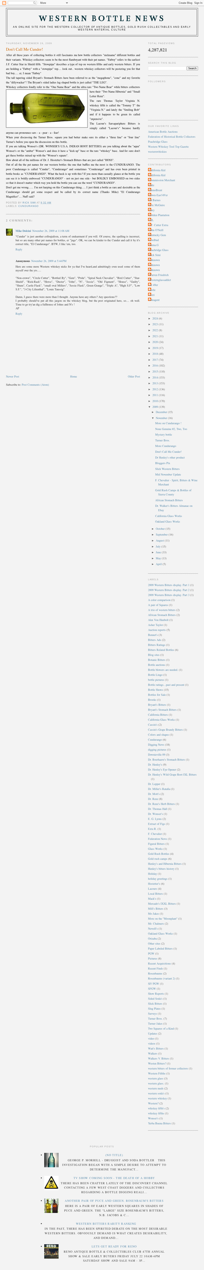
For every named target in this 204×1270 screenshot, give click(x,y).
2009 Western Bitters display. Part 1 (168, 585)
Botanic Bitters (156, 660)
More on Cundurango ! (168, 423)
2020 (155, 342)
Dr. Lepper (154, 784)
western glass (155, 1078)
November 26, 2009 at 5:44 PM (49, 261)
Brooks (152, 700)
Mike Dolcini (23, 231)
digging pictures (157, 749)
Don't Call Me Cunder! (168, 452)
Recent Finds (155, 968)
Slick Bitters (155, 1003)
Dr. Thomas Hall (157, 809)
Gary (152, 210)
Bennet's (153, 635)
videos (151, 1043)
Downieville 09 (156, 754)
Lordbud (154, 240)
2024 (155, 318)
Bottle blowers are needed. (163, 670)
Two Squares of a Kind (161, 1028)
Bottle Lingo (155, 675)
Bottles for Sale (157, 695)
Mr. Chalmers (156, 923)
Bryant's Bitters (157, 705)
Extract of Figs (156, 824)
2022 (155, 330)
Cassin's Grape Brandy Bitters (165, 729)
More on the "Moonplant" (163, 918)
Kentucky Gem (157, 235)
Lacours (152, 888)
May (159, 558)
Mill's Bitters (155, 908)
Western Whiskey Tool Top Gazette (168, 146)
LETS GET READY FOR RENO (114, 1246)
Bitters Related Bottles (161, 650)
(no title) (114, 1155)
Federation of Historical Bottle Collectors (171, 136)
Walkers (152, 1053)
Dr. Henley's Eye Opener (162, 769)
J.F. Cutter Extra (158, 225)
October (161, 529)
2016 (155, 365)
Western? (153, 1103)
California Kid (157, 170)
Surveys (152, 1013)
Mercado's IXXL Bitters (162, 903)
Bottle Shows (155, 690)
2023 (155, 324)
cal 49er (153, 285)
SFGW (152, 988)
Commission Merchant (162, 180)
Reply (19, 249)
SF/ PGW (153, 983)
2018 (155, 354)
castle (152, 290)
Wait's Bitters (156, 1048)
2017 (155, 360)
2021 (155, 336)
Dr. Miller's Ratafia (159, 789)
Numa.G (154, 245)
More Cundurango (165, 446)
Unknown (154, 260)
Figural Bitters (156, 844)
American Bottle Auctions (163, 131)
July (158, 546)
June (159, 552)
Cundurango (28, 206)
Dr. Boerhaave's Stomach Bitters (166, 759)
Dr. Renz (153, 799)
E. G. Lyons (155, 819)
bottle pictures (156, 680)
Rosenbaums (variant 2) (161, 978)
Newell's (153, 928)
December (162, 412)
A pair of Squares (158, 605)
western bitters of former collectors (168, 1068)
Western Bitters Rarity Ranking (106, 1224)
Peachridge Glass (158, 141)
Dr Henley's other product (170, 457)
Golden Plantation (159, 215)
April (159, 564)
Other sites (154, 943)
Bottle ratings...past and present (166, 685)
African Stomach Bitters (169, 500)
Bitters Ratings (156, 645)
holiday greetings (158, 879)
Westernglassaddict (160, 280)
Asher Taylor (155, 625)
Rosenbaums (155, 973)
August (160, 540)
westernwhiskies (157, 151)
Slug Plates (154, 1008)
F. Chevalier (155, 834)
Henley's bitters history (161, 869)
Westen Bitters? (157, 1063)
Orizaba (152, 938)
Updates (152, 1033)
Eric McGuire (157, 205)
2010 (155, 401)
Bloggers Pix (162, 463)
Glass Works (155, 849)
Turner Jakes (155, 1023)
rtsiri (152, 295)
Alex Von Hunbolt (158, 620)
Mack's (152, 898)
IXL (151, 220)
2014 (155, 377)
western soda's (156, 1093)
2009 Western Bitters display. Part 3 (168, 595)
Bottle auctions (156, 665)
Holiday (152, 874)
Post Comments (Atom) (35, 384)
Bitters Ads (154, 640)
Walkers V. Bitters (158, 1058)
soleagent (154, 300)
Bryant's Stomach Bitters (162, 710)
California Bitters (158, 715)
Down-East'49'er (158, 195)
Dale (151, 185)
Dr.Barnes (155, 200)
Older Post (134, 376)
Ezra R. (152, 829)
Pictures (152, 958)
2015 (155, 371)
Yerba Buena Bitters (159, 1123)
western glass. (156, 1083)
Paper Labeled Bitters (160, 948)
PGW (151, 953)
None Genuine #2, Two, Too (171, 429)
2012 (155, 389)
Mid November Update (168, 474)
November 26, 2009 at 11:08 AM (50, 231)
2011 (155, 395)
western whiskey (157, 1098)
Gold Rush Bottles (158, 854)
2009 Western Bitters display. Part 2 (168, 590)
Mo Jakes (153, 913)
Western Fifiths (157, 1073)
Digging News (156, 744)
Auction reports (157, 630)
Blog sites (154, 655)
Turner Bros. (162, 440)
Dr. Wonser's (155, 814)
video (151, 1038)
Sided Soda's (155, 998)
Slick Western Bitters (167, 469)
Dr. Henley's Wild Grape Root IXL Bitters (172, 774)
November (162, 418)
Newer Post (12, 376)
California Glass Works (168, 516)
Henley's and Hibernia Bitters (165, 864)
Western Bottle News (102, 18)
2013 (155, 383)
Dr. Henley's (155, 764)
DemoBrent (155, 190)
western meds (156, 1088)
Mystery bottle (163, 434)
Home (73, 376)
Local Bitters (155, 893)
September (162, 534)
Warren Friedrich (159, 275)
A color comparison (159, 600)
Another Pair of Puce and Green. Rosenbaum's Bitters (114, 1201)
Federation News (157, 839)
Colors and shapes (158, 734)
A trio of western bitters (162, 610)
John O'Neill (156, 230)
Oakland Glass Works (167, 521)
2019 (155, 348)
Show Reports (156, 993)
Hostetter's (154, 884)
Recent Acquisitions (159, 963)
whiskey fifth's (156, 1108)
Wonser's (153, 1118)
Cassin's (153, 724)
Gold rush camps (157, 859)
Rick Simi (155, 255)
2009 (155, 407)
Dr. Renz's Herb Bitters (161, 804)
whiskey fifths (156, 1113)
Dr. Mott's (154, 794)
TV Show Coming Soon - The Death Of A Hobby (114, 1178)
